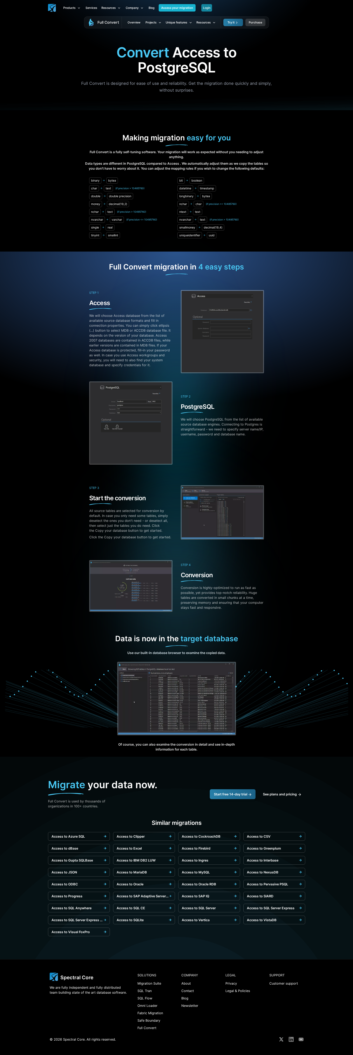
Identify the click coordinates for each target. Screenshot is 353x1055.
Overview (134, 22)
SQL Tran (144, 991)
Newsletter (189, 1006)
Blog (152, 7)
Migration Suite (149, 983)
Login (206, 7)
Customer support (283, 983)
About (186, 983)
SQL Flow (144, 998)
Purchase (255, 22)
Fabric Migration (150, 1013)
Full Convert (108, 22)
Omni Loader (147, 1006)
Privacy (231, 983)
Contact (187, 991)
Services (91, 7)
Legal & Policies (237, 991)
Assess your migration (177, 7)
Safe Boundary (148, 1020)
